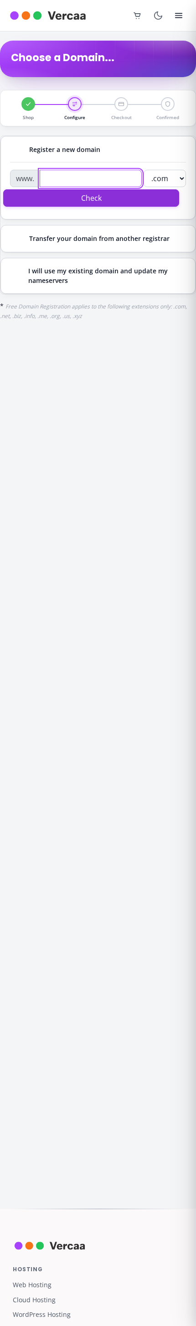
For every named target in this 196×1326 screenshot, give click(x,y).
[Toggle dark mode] (158, 15)
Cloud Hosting (34, 1299)
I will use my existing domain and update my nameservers (98, 275)
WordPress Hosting (42, 1314)
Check (91, 198)
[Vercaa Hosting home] (48, 15)
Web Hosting (32, 1284)
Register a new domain (64, 149)
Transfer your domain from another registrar (99, 238)
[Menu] (179, 15)
